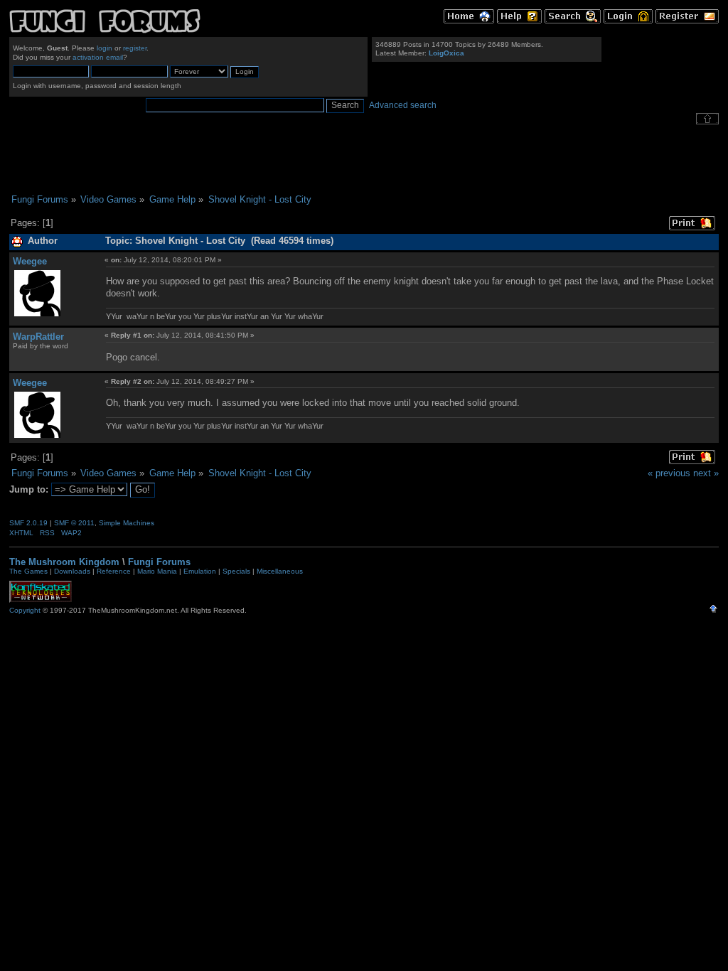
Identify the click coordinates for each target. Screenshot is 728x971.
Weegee (30, 261)
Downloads (72, 571)
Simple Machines (126, 523)
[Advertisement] (364, 159)
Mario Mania (157, 571)
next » (706, 473)
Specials (236, 571)
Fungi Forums (159, 562)
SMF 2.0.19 (28, 523)
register (134, 48)
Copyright (25, 610)
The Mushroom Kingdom (64, 562)
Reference (114, 571)
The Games (28, 571)
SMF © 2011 (74, 523)
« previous (669, 473)
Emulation (199, 571)
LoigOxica (446, 53)
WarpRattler (38, 336)
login (104, 48)
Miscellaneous (280, 571)
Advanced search (403, 105)
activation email (98, 57)
